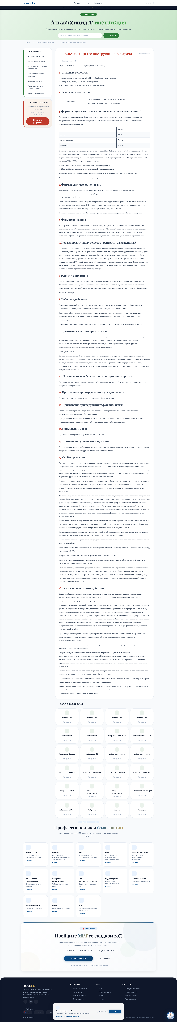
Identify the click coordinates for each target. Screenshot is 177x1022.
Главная (76, 3)
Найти (112, 35)
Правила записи (78, 999)
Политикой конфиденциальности (67, 1016)
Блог (87, 3)
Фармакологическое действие (36, 75)
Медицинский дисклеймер (145, 1017)
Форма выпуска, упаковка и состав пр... (38, 67)
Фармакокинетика (35, 81)
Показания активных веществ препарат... (36, 87)
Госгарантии (77, 992)
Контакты (98, 3)
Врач (100, 989)
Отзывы (101, 995)
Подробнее (105, 958)
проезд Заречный (131, 995)
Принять (116, 1011)
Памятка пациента (79, 995)
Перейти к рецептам (37, 121)
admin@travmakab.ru (132, 989)
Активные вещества (36, 56)
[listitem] (25, 1002)
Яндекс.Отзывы (130, 999)
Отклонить (102, 1011)
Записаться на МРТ (78, 958)
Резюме (101, 999)
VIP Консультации (105, 992)
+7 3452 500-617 (131, 992)
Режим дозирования (36, 93)
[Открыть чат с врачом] (170, 1015)
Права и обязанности (80, 989)
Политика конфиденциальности (125, 1017)
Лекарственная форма (36, 61)
